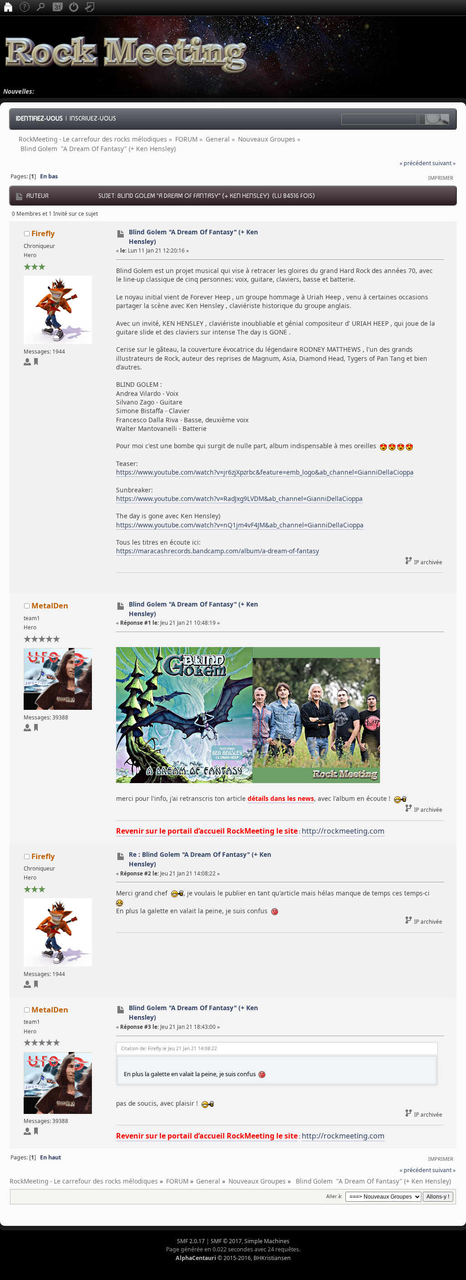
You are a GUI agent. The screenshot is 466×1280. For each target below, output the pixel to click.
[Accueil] (8, 7)
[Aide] (24, 7)
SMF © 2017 (226, 1241)
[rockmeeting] (36, 729)
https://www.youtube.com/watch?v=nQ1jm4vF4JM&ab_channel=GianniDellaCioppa (240, 525)
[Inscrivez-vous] (90, 7)
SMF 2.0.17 (191, 1241)
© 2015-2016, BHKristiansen (233, 1258)
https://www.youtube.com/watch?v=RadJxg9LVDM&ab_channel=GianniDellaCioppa (239, 498)
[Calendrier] (57, 7)
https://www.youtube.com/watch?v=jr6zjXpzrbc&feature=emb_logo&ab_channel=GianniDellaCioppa (265, 472)
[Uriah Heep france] (36, 363)
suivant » (444, 163)
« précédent (415, 163)
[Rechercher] (41, 7)
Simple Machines (266, 1241)
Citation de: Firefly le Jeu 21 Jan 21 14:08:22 (169, 1048)
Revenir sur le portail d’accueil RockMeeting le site (207, 831)
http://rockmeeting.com (343, 831)
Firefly (43, 233)
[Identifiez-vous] (74, 7)
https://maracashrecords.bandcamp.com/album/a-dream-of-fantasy (217, 550)
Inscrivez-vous (93, 118)
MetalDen (49, 605)
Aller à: (334, 1196)
